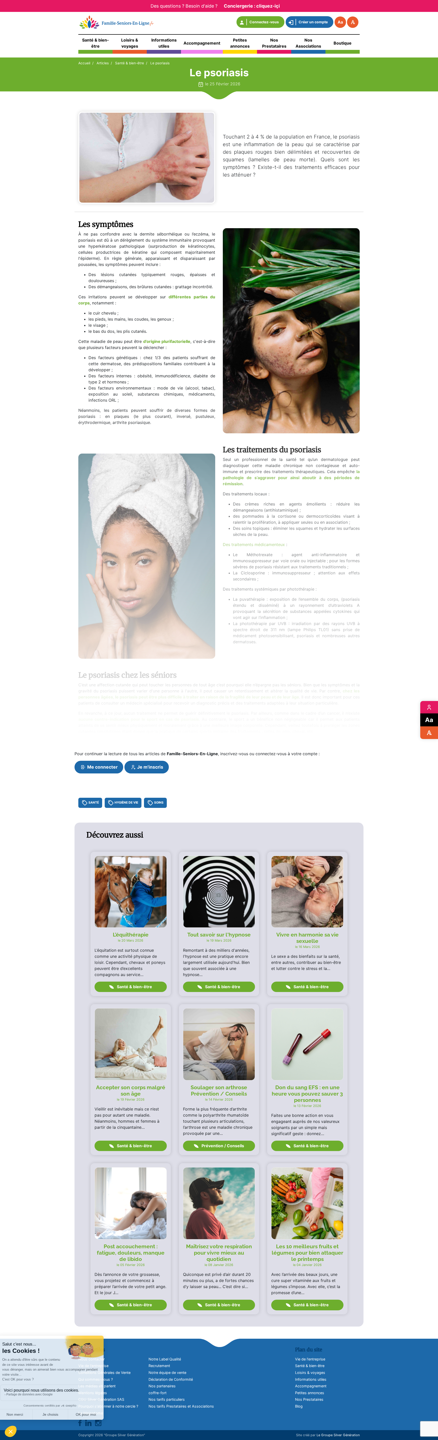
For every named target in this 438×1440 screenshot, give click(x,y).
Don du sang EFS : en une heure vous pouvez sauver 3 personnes (307, 1093)
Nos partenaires (162, 1386)
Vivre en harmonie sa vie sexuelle (307, 937)
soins (158, 802)
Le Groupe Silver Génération (338, 1435)
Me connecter (102, 767)
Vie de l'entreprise (310, 1359)
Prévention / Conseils (222, 1145)
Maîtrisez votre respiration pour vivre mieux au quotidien (219, 1252)
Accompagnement (310, 1386)
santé (93, 802)
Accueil (84, 63)
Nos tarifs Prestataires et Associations (181, 1406)
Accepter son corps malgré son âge (130, 1090)
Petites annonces (309, 1393)
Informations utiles (310, 1379)
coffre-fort (158, 1393)
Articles (103, 63)
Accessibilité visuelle (429, 732)
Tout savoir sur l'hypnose (219, 934)
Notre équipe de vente (167, 1372)
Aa (340, 22)
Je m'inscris (149, 767)
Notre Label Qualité (165, 1359)
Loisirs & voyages (310, 1372)
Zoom (429, 720)
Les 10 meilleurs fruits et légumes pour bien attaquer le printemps (307, 1252)
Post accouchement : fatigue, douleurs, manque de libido (131, 1252)
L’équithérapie (131, 934)
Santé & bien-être (129, 63)
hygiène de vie (126, 802)
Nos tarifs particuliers (167, 1399)
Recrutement (159, 1366)
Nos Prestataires (309, 1399)
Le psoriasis (160, 63)
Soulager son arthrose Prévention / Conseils (219, 1090)
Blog (299, 1406)
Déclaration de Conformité (171, 1379)
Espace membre (429, 707)
